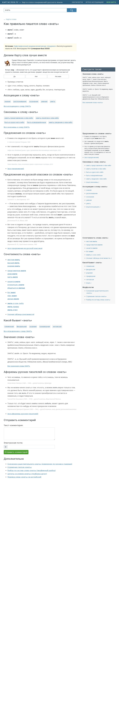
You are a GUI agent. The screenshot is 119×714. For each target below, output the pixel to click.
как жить (22, 393)
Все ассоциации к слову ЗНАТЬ (17, 106)
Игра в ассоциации (95, 2)
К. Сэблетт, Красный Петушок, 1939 (18, 142)
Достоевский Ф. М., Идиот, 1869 (17, 220)
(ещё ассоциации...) (93, 207)
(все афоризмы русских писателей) (22, 414)
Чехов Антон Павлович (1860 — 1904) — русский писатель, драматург (29, 383)
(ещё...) (88, 283)
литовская (57, 326)
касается (13, 281)
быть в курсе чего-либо (14, 122)
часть (12, 277)
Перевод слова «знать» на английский (24, 477)
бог (11, 292)
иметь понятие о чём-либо (47, 118)
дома (12, 274)
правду (13, 306)
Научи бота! (77, 2)
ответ (12, 310)
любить (48, 403)
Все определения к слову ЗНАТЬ (18, 331)
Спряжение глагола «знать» (19, 467)
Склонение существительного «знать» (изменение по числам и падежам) (39, 464)
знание (7, 101)
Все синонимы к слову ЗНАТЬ (17, 127)
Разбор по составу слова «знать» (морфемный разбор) (31, 470)
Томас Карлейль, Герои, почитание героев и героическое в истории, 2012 (30, 164)
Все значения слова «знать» (93, 102)
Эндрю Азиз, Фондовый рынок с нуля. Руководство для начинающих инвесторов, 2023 (34, 150)
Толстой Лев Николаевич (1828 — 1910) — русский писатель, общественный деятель (34, 399)
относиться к (15, 285)
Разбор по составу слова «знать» (98, 300)
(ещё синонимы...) (92, 182)
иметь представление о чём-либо (18, 118)
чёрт (12, 296)
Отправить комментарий (16, 452)
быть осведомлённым (36, 122)
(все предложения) (15, 168)
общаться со (16, 288)
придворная (44, 326)
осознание (33, 101)
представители (16, 270)
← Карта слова (10, 19)
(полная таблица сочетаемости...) (99, 258)
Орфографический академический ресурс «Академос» (35, 46)
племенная (9, 326)
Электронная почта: (13, 443)
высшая (13, 263)
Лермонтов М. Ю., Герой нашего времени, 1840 (22, 244)
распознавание (19, 101)
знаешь (17, 377)
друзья (13, 299)
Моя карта (111, 2)
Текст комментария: (13, 425)
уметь (52, 101)
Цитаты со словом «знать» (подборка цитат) (27, 474)
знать (55, 387)
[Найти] (71, 10)
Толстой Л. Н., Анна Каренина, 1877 (18, 199)
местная (13, 260)
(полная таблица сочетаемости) (20, 314)
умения (44, 101)
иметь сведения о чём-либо (60, 122)
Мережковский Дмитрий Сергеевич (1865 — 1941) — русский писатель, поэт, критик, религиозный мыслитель (41, 409)
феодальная (22, 326)
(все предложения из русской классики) (24, 248)
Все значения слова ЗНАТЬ (18, 366)
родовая (13, 266)
